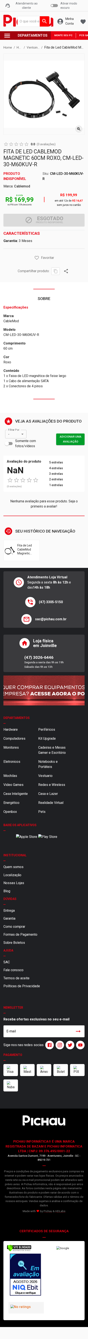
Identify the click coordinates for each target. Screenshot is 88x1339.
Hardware (10, 729)
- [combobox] (8, 434)
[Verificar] (19, 1250)
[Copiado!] (55, 271)
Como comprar (14, 927)
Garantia (9, 918)
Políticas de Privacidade (21, 986)
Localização (12, 875)
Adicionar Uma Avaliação (70, 439)
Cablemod (22, 186)
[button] (36, 257)
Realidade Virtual (50, 803)
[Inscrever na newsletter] (78, 1031)
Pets (41, 812)
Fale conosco (13, 970)
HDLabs (60, 1211)
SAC (6, 962)
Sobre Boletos (14, 943)
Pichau (48, 1211)
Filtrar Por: (14, 429)
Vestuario (45, 776)
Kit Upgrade (47, 738)
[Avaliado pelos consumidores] (25, 1275)
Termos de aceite (16, 978)
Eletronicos (11, 762)
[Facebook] (49, 1045)
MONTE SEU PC (63, 35)
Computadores (14, 738)
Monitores (11, 747)
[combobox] (32, 21)
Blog (6, 891)
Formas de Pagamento (20, 934)
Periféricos (46, 729)
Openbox (10, 812)
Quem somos (13, 867)
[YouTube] (79, 1045)
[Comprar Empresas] (44, 690)
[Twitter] (69, 1045)
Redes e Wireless (51, 785)
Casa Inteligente (15, 794)
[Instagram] (59, 1045)
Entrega (9, 911)
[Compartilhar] (66, 271)
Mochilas (10, 776)
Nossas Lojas (13, 883)
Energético (11, 803)
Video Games (13, 785)
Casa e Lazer (48, 794)
